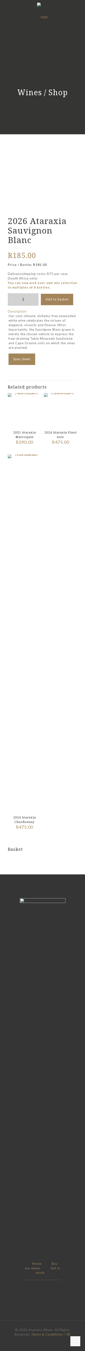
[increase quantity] (33, 299)
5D (68, 1334)
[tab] (42, 311)
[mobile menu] (79, 9)
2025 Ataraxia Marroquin (24, 434)
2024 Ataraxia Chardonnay (24, 819)
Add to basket (57, 299)
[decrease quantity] (13, 299)
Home (36, 1264)
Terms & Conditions (47, 1334)
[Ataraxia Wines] (42, 16)
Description (17, 311)
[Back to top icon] (75, 1341)
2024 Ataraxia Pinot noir (60, 434)
